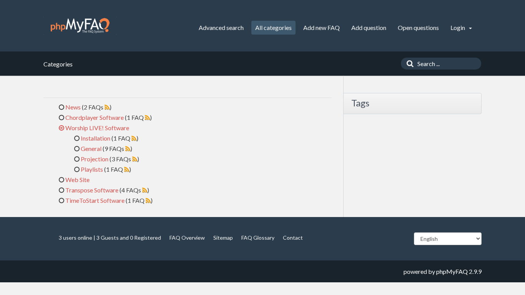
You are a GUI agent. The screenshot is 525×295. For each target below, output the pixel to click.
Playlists (92, 169)
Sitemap (223, 237)
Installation (95, 138)
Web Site (77, 179)
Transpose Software (91, 190)
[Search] (408, 64)
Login (458, 27)
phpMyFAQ (452, 271)
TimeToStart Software (95, 200)
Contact (293, 237)
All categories (273, 27)
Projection (94, 158)
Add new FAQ (321, 27)
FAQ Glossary (257, 237)
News (73, 107)
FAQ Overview (187, 237)
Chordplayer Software (94, 117)
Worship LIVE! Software (97, 127)
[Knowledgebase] (80, 26)
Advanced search (221, 27)
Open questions (418, 27)
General (91, 148)
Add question (368, 27)
